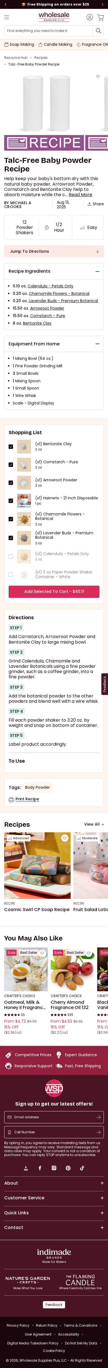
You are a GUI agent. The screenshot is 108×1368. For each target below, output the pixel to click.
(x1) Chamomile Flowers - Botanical (60, 516)
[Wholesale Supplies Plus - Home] (54, 17)
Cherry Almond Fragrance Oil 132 (70, 1005)
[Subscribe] (98, 1117)
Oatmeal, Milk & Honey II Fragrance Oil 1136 (25, 1005)
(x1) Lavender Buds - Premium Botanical (64, 535)
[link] (25, 1169)
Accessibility (68, 1334)
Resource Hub (15, 58)
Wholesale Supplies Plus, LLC (60, 1360)
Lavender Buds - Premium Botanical (63, 301)
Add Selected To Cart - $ (54, 591)
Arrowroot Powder (47, 308)
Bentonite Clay (37, 323)
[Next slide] (102, 4)
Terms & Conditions (80, 1325)
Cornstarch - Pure (47, 315)
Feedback (54, 1304)
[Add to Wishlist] (98, 76)
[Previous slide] (5, 4)
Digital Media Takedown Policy (32, 1343)
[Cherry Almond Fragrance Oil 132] (72, 969)
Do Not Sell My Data (81, 1343)
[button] (80, 194)
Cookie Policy (54, 1351)
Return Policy (46, 1325)
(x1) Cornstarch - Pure (56, 462)
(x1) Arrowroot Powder (56, 480)
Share (98, 204)
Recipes (41, 58)
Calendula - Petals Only (50, 286)
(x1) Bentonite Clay (53, 444)
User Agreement (38, 1334)
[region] (54, 4)
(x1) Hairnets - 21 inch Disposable (66, 498)
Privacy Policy (18, 1325)
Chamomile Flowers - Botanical (59, 293)
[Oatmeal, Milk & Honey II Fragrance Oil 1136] (26, 969)
